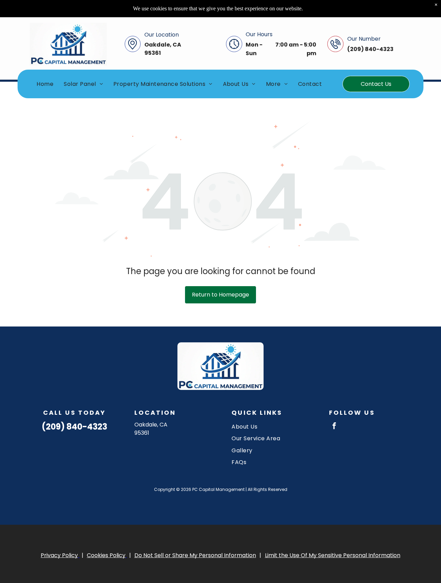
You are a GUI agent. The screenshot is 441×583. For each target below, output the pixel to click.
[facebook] (334, 427)
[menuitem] (45, 84)
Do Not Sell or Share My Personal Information (195, 555)
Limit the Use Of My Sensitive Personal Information (332, 555)
